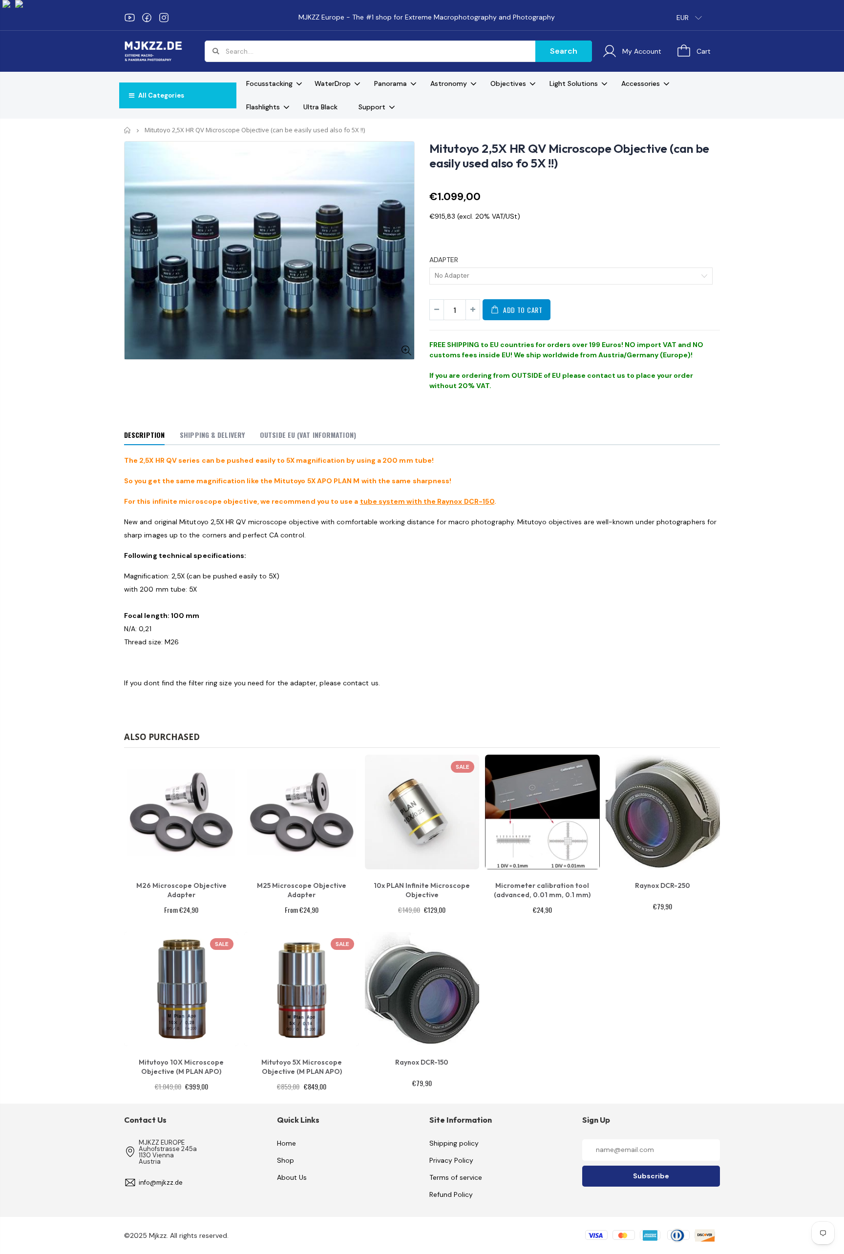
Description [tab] (144, 435)
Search (563, 51)
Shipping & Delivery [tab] (212, 435)
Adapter (443, 259)
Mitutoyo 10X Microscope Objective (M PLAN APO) (181, 1067)
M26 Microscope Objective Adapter (181, 890)
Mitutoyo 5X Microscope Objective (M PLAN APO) (301, 1067)
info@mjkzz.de (161, 1182)
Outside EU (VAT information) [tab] (308, 435)
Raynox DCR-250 (662, 885)
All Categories (160, 95)
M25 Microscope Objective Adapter (301, 890)
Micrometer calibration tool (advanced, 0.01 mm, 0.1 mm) (542, 890)
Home (127, 130)
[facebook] (146, 17)
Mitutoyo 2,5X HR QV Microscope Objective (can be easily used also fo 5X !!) (569, 156)
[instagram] (163, 17)
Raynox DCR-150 (421, 1062)
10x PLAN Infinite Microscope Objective (422, 890)
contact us (606, 375)
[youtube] (129, 17)
